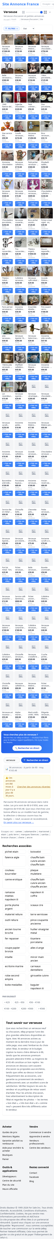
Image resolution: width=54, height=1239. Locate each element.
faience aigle (12, 857)
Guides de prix (9, 1132)
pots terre (14, 834)
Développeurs (9, 1176)
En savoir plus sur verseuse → (19, 822)
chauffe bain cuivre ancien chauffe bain (37, 861)
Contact (33, 1172)
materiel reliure (13, 914)
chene (21, 837)
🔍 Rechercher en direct (36, 760)
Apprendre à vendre (39, 1136)
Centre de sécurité (11, 1180)
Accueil (7, 20)
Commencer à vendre (40, 1132)
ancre (29, 837)
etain (3, 834)
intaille (8, 957)
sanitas (45, 834)
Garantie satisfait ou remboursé (12, 1142)
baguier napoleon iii (37, 986)
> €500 (41, 1008)
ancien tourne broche (13, 931)
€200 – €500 (27, 1008)
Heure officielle (10, 1189)
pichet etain (11, 851)
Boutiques (7, 1155)
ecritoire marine (14, 966)
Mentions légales (11, 1136)
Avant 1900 (13, 20)
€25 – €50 (19, 1002)
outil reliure (11, 920)
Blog (31, 1181)
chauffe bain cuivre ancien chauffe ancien (38, 883)
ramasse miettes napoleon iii (11, 896)
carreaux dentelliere (36, 968)
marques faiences (30, 834)
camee (18, 831)
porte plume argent (12, 906)
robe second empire (12, 977)
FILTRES (11, 28)
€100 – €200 (10, 1008)
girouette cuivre (39, 975)
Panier (5, 1159)
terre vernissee (39, 914)
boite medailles (13, 984)
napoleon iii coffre (37, 894)
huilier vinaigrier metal (39, 931)
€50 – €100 (34, 1002)
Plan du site (8, 1184)
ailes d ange (37, 947)
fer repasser (12, 938)
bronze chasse (8, 837)
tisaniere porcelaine (36, 940)
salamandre (30, 831)
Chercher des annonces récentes (33, 786)
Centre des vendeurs (39, 1147)
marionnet (44, 831)
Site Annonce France (20, 4)
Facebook (34, 1177)
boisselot (35, 851)
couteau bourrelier (10, 872)
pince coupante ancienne (39, 921)
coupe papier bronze (12, 949)
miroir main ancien (37, 958)
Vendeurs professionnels (36, 1142)
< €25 (7, 1002)
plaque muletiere (35, 872)
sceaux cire (36, 905)
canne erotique (13, 879)
